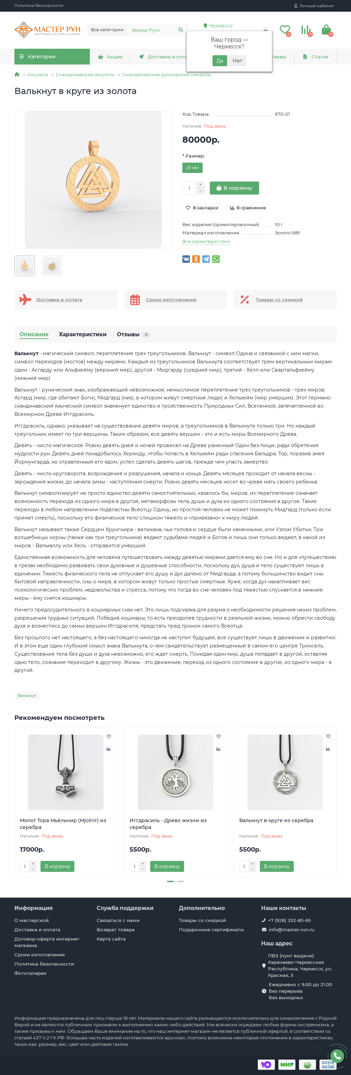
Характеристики (83, 334)
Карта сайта (111, 939)
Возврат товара (116, 929)
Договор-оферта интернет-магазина (47, 942)
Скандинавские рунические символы (166, 74)
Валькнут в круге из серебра (276, 820)
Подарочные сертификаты (211, 929)
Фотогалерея (30, 973)
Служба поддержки (125, 908)
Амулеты (37, 74)
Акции (114, 56)
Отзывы (276, 56)
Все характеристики (206, 241)
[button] (170, 881)
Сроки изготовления (39, 954)
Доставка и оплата (171, 56)
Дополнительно (202, 908)
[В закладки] (108, 736)
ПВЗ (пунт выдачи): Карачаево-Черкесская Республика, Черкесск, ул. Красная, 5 (300, 965)
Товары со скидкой (202, 920)
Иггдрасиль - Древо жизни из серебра (168, 823)
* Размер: (193, 156)
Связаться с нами (118, 920)
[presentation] (15, 801)
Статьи (320, 56)
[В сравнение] (108, 749)
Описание (34, 334)
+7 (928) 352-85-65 (289, 920)
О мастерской (31, 920)
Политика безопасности (38, 5)
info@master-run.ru (291, 929)
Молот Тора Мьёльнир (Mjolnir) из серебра (63, 823)
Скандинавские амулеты (85, 74)
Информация (33, 908)
